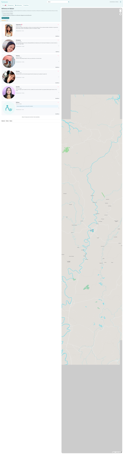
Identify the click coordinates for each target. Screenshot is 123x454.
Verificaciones (19, 5)
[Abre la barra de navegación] (120, 2)
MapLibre (114, 452)
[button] (91, 231)
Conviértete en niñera (114, 1)
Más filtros (26, 5)
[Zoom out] (120, 11)
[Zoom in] (120, 10)
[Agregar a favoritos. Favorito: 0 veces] (58, 24)
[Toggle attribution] (121, 452)
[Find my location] (120, 14)
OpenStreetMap (118, 452)
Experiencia (11, 5)
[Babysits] (5, 2)
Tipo (4, 5)
